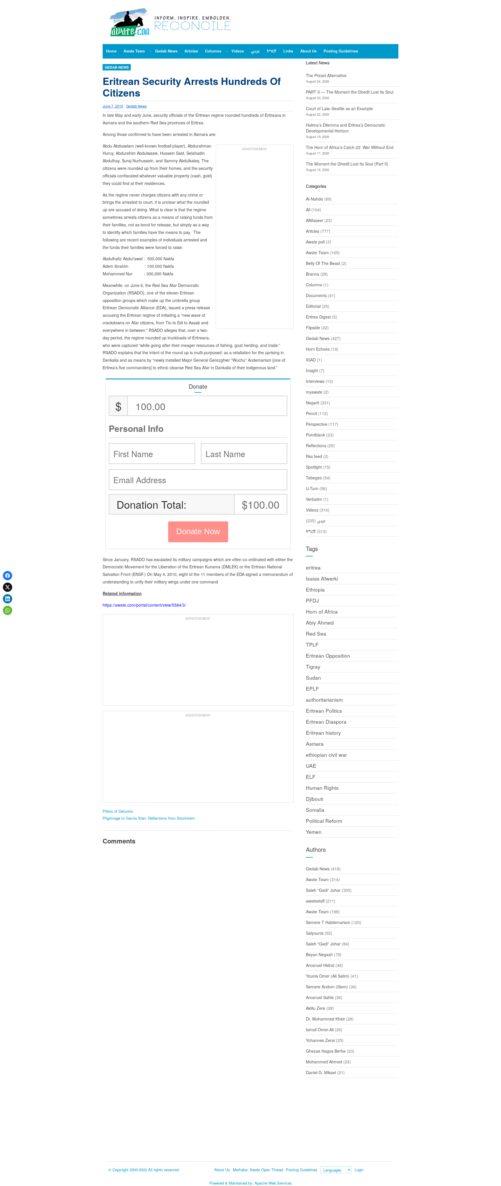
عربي (321, 520)
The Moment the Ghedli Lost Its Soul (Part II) (347, 164)
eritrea (313, 567)
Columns (314, 285)
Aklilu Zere (315, 1008)
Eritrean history (323, 732)
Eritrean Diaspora (326, 721)
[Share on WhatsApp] (7, 610)
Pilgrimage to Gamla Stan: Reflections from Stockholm (149, 818)
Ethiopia (315, 589)
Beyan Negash (319, 954)
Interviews (315, 381)
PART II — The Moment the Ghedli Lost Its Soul (349, 92)
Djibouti (314, 798)
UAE (311, 765)
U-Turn (312, 488)
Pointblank (315, 435)
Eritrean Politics (324, 710)
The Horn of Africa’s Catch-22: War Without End (349, 147)
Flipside (313, 327)
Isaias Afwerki (322, 578)
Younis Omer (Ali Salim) (327, 976)
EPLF (312, 688)
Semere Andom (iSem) (327, 986)
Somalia (315, 809)
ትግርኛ (311, 531)
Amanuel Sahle (320, 997)
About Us (222, 1169)
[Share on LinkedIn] (7, 598)
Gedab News (117, 67)
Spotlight (314, 467)
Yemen (314, 831)
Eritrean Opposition (328, 655)
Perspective (316, 424)
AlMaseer (314, 220)
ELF (310, 776)
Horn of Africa (322, 611)
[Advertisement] (254, 240)
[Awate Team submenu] (150, 51)
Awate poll (315, 242)
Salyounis (315, 933)
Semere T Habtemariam (328, 922)
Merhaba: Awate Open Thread (258, 1169)
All (308, 209)
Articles (312, 231)
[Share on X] (7, 587)
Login (359, 1169)
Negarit (312, 402)
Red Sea (316, 633)
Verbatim (314, 499)
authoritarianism (324, 699)
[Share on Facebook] (7, 575)
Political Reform (324, 820)
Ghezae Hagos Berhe (326, 1051)
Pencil (311, 413)
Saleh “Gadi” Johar (323, 890)
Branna (312, 274)
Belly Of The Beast (323, 263)
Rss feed (314, 456)
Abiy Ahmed (320, 622)
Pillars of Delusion (118, 811)
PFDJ (312, 600)
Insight (312, 370)
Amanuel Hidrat (320, 965)
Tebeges (314, 478)
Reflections (316, 445)
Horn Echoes (318, 349)
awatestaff (315, 901)
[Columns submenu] (227, 51)
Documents (316, 295)
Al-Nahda (314, 199)
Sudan (313, 677)
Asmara (315, 743)
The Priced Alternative (326, 75)
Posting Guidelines (301, 1169)
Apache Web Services (273, 1183)
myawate (314, 392)
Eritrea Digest (318, 317)
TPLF (312, 644)
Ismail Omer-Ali (320, 1029)
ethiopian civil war (326, 754)
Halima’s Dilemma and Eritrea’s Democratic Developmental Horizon (345, 128)
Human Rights (322, 787)
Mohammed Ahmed (324, 1062)
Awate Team (317, 252)
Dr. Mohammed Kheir (325, 1019)
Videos (312, 510)
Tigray (313, 666)
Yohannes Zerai (320, 1040)
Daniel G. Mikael (321, 1072)
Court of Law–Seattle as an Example (339, 108)
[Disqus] (198, 929)
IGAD (311, 360)
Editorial (313, 306)
